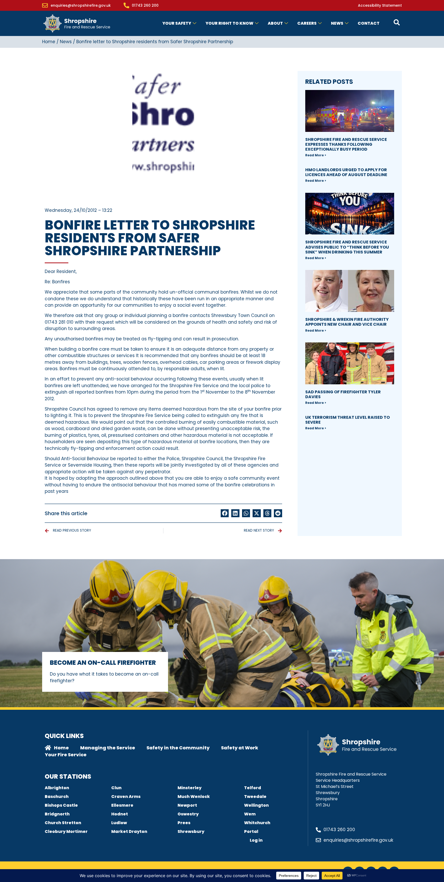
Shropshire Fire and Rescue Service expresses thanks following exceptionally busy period (346, 144)
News (337, 23)
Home (48, 42)
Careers (307, 23)
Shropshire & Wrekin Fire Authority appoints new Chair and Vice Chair (347, 321)
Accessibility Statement (380, 5)
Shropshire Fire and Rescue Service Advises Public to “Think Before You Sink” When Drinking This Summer (347, 247)
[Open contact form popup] (397, 22)
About (275, 23)
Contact (369, 23)
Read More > (315, 155)
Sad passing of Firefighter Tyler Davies (343, 394)
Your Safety (176, 23)
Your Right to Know (229, 23)
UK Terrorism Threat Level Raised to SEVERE (347, 419)
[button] (225, 513)
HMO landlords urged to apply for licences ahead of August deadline (346, 172)
